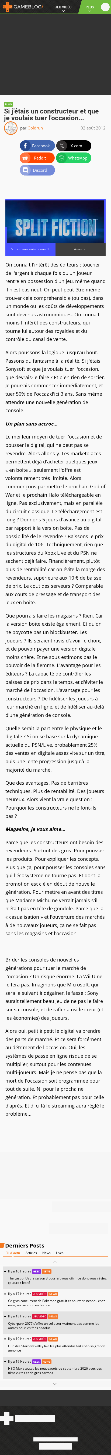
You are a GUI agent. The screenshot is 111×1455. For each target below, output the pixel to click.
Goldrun (35, 128)
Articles (31, 1253)
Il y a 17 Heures (56, 1299)
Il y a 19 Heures (56, 1344)
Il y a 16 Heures (57, 1277)
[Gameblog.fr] (21, 7)
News (46, 1253)
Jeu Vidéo (63, 7)
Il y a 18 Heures (53, 1322)
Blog (8, 104)
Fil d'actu (12, 1253)
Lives (60, 1253)
